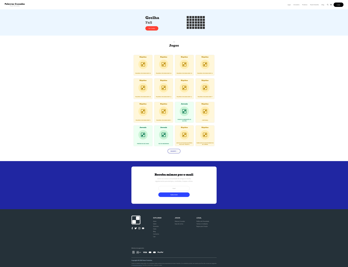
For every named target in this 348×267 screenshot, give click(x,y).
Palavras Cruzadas (180, 221)
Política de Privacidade (202, 221)
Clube (154, 229)
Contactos (156, 234)
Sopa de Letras (179, 224)
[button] (289, 4)
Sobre (154, 224)
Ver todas (152, 28)
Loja (154, 236)
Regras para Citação (202, 226)
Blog (323, 5)
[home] (15, 5)
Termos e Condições (202, 224)
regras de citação (137, 265)
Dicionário (296, 5)
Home (154, 221)
